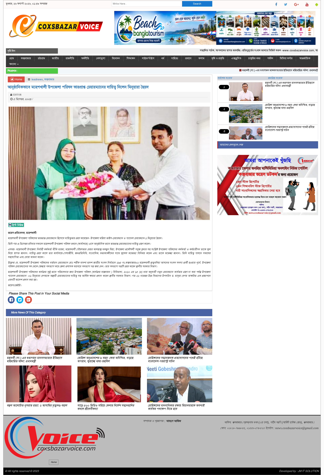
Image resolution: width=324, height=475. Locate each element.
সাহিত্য (174, 58)
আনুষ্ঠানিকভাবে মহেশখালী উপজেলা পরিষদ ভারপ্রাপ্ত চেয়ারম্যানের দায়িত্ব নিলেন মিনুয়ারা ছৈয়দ (78, 87)
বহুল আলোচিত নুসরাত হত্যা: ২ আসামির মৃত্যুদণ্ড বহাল (37, 405)
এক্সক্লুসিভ (236, 58)
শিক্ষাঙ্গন (131, 58)
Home (18, 79)
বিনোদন (116, 58)
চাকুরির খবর (254, 58)
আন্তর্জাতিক (304, 58)
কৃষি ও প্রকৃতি (217, 58)
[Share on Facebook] (11, 299)
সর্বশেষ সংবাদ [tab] (224, 78)
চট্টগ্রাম (41, 58)
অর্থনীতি (85, 58)
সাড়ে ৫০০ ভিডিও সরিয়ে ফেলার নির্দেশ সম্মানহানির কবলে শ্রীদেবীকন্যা (105, 407)
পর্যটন (270, 58)
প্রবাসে (188, 58)
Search (197, 3)
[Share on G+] (28, 299)
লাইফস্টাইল (148, 58)
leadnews (37, 79)
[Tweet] (19, 299)
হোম (11, 58)
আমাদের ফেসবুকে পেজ (231, 144)
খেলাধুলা (100, 58)
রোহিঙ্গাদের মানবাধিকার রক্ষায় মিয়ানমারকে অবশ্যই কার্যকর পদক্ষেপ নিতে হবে (176, 407)
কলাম (201, 58)
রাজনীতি (70, 58)
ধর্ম (162, 58)
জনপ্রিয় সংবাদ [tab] (275, 78)
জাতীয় (55, 58)
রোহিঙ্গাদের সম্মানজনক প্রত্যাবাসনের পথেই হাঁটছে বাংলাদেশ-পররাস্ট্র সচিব (175, 359)
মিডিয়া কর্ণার (286, 58)
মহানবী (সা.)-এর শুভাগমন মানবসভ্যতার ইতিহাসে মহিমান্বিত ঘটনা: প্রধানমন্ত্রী (265, 70)
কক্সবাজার (26, 58)
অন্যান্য (13, 64)
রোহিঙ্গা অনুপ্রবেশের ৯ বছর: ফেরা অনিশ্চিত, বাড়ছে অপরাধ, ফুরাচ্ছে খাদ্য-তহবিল (105, 359)
